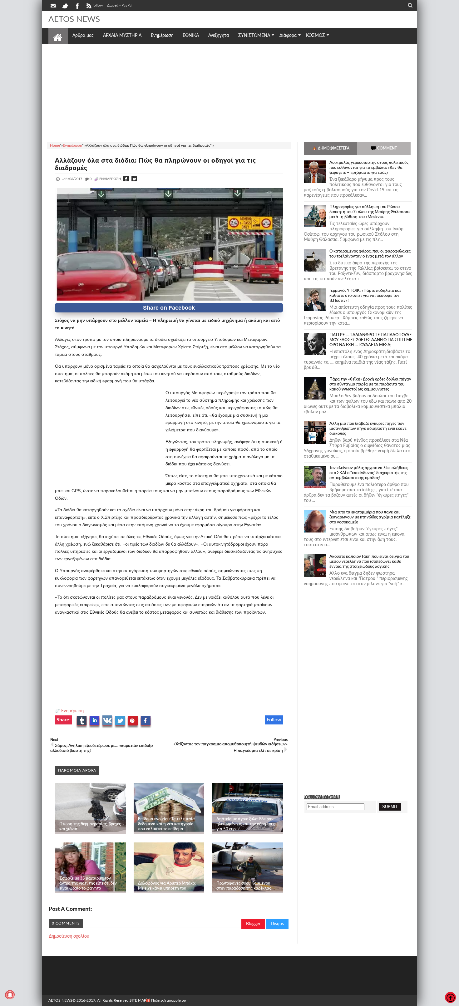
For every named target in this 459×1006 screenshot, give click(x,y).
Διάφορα (288, 35)
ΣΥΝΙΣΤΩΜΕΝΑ (254, 35)
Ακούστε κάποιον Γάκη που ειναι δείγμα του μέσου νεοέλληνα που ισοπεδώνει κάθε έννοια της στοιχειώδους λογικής (369, 562)
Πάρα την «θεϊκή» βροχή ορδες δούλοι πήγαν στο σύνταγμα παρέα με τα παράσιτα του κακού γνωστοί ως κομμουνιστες (370, 384)
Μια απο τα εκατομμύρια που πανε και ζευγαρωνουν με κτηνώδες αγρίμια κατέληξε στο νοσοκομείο (370, 517)
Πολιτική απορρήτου (168, 1000)
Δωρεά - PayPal (119, 5)
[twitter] (65, 5)
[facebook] (77, 5)
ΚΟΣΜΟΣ (315, 35)
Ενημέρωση (72, 711)
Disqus (277, 924)
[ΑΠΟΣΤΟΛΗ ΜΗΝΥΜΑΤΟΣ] (53, 5)
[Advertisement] (229, 91)
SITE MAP (138, 1000)
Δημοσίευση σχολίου (69, 936)
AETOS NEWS (74, 19)
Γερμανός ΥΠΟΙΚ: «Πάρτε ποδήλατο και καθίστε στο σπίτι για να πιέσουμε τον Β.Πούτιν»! (365, 296)
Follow (274, 719)
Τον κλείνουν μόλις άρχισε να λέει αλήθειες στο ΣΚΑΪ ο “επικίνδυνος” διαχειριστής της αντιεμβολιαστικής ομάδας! (368, 473)
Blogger (253, 924)
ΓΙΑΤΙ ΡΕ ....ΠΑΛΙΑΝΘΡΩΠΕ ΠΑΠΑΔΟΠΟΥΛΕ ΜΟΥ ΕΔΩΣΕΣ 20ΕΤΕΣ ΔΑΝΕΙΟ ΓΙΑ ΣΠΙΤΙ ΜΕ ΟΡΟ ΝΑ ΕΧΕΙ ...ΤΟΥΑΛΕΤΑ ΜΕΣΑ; (370, 340)
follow (97, 5)
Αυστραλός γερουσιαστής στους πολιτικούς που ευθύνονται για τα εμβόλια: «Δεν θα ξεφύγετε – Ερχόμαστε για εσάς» (368, 168)
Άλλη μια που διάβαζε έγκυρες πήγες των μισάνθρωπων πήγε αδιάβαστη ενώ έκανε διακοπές (368, 429)
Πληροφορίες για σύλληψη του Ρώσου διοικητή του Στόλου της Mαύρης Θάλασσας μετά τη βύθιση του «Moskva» (369, 212)
